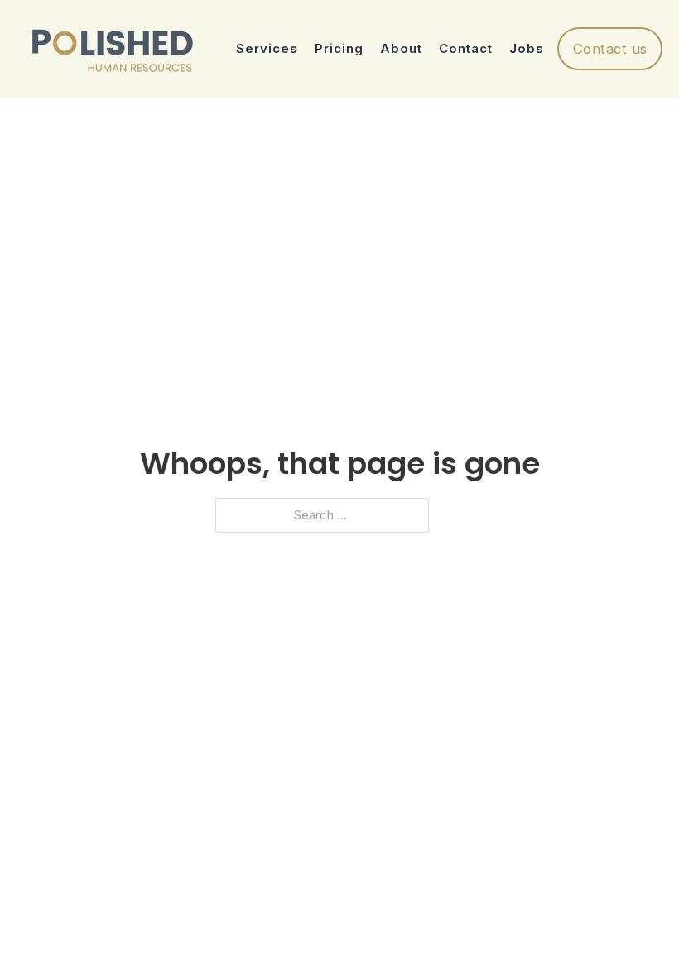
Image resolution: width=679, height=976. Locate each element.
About (401, 48)
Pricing (339, 48)
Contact (466, 48)
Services (267, 48)
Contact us (610, 49)
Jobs (526, 48)
